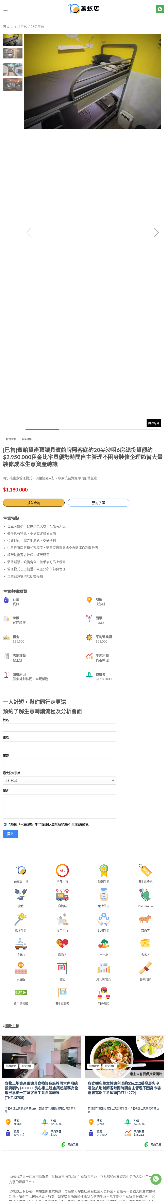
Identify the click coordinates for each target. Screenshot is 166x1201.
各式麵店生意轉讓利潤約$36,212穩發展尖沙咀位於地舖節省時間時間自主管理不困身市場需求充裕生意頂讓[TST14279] (124, 1088)
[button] (156, 232)
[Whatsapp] (155, 1179)
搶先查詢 (33, 503)
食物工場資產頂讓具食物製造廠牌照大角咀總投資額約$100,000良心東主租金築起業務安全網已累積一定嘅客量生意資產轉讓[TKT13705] (41, 1090)
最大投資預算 (11, 773)
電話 (6, 737)
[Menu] (5, 9)
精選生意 (37, 26)
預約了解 (98, 503)
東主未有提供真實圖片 (146, 1074)
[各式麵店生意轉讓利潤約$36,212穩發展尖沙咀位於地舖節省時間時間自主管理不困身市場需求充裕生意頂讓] (124, 1057)
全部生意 (20, 26)
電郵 (6, 755)
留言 (6, 790)
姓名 (6, 720)
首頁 (6, 26)
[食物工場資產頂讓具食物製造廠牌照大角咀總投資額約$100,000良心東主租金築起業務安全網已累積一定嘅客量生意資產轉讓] (41, 1057)
